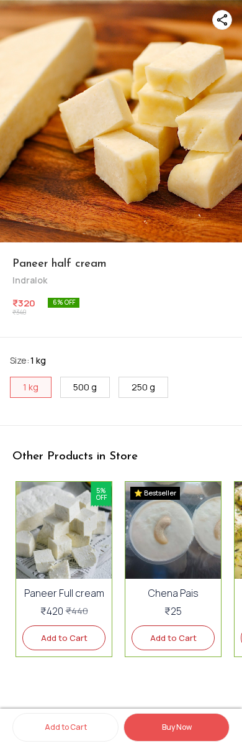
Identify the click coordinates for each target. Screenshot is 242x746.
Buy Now (177, 727)
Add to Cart (66, 727)
